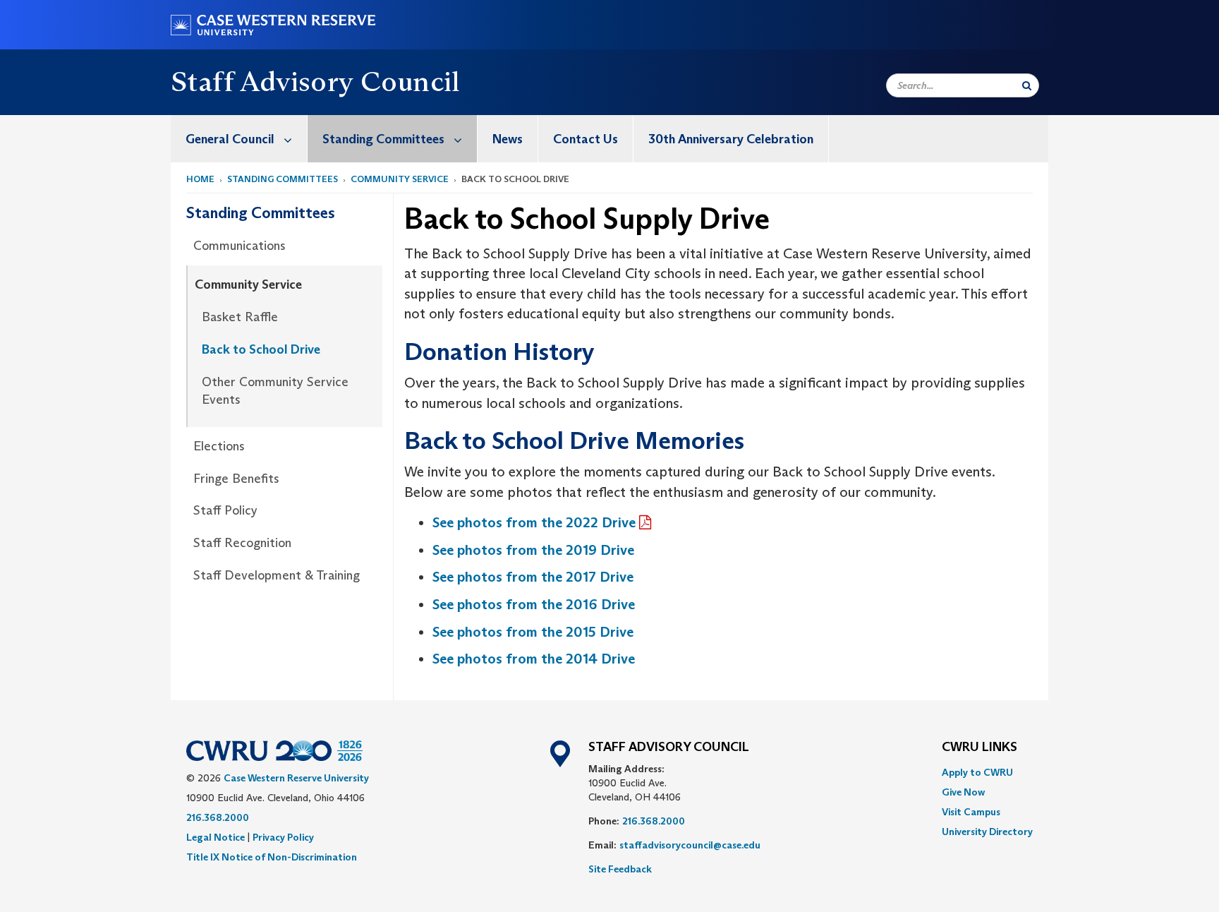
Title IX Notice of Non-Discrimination (271, 857)
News (507, 139)
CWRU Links (979, 747)
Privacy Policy (283, 837)
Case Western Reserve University (296, 778)
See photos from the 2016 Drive (535, 604)
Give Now (963, 792)
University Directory (987, 831)
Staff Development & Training (276, 575)
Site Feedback (620, 869)
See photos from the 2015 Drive (534, 631)
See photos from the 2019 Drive (533, 549)
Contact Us (585, 139)
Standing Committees (383, 139)
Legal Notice (215, 837)
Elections (219, 446)
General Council (230, 139)
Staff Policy (225, 510)
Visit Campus (971, 811)
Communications (239, 245)
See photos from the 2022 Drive (534, 522)
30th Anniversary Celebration (730, 139)
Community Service (400, 179)
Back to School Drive (261, 349)
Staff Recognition (242, 543)
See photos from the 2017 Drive (532, 576)
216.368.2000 (217, 817)
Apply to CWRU (977, 772)
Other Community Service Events (275, 391)
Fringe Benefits (236, 478)
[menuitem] (239, 138)
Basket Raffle (240, 317)
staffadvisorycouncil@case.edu (689, 845)
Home (200, 179)
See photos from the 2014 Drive (533, 658)
